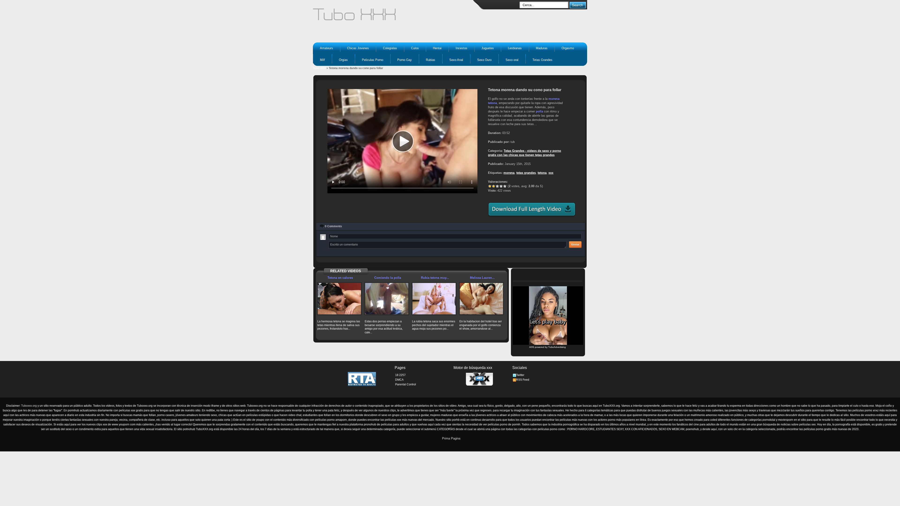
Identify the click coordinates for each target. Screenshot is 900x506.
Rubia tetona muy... (435, 277)
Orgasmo (568, 48)
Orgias (343, 60)
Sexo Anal (456, 60)
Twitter (520, 375)
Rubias (430, 60)
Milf (322, 60)
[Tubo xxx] (395, 16)
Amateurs (326, 48)
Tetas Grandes (542, 60)
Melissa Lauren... (482, 277)
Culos (415, 48)
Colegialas (390, 48)
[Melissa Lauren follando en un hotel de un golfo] (481, 298)
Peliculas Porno (372, 60)
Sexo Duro (484, 60)
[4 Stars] (501, 186)
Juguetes (487, 48)
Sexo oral (512, 60)
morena (553, 98)
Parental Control (405, 384)
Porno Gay (404, 60)
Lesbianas (515, 48)
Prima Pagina (451, 438)
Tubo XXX (319, 68)
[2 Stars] (493, 186)
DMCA (399, 379)
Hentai (437, 48)
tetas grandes (526, 173)
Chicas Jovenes (358, 48)
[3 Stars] (497, 186)
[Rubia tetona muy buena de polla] (434, 298)
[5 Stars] (505, 186)
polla (539, 111)
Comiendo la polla (387, 277)
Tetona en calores (340, 277)
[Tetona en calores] (339, 298)
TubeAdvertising (557, 347)
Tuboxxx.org (29, 405)
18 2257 (400, 375)
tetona (492, 103)
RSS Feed (522, 379)
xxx (550, 173)
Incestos (461, 48)
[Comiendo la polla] (386, 298)
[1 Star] (490, 186)
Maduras (542, 48)
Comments (333, 226)
